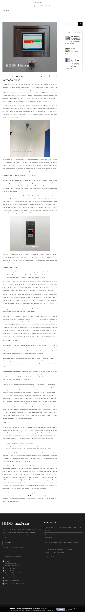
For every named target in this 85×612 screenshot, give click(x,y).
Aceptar (61, 609)
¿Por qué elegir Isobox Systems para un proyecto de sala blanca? (76, 39)
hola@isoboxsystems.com (50, 2)
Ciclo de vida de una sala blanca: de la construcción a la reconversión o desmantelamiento (61, 551)
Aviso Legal (19, 548)
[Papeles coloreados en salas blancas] (67, 49)
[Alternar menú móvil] (82, 13)
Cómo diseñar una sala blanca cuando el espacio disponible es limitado (63, 529)
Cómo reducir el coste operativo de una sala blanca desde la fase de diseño (62, 543)
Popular (68, 32)
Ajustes (70, 609)
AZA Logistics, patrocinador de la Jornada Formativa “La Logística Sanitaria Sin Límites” (76, 62)
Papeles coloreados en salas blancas (75, 50)
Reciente (78, 32)
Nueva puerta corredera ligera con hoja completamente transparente (61, 536)
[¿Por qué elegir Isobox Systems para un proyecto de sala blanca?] (67, 37)
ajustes (51, 610)
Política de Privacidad (8, 548)
